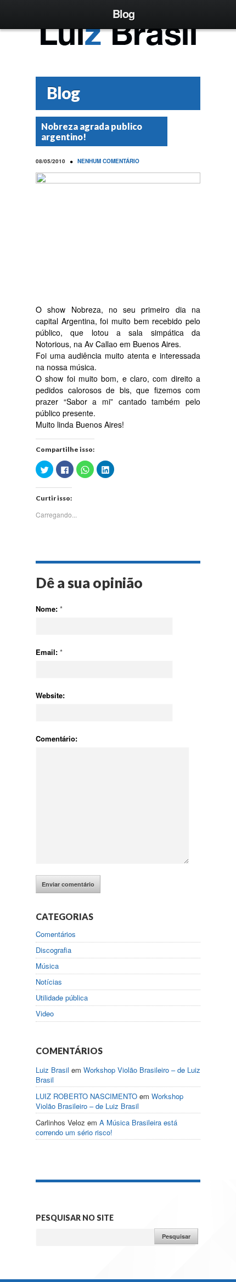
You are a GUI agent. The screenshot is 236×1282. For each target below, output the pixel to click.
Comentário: (56, 738)
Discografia (53, 950)
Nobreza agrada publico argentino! (91, 131)
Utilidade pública (62, 998)
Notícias (49, 982)
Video (45, 1014)
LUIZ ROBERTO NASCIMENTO (86, 1096)
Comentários (56, 934)
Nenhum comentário (108, 161)
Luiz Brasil (52, 1070)
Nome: (49, 608)
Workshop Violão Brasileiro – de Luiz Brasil (118, 1075)
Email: (49, 652)
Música (47, 966)
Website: (50, 695)
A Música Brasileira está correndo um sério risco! (106, 1127)
